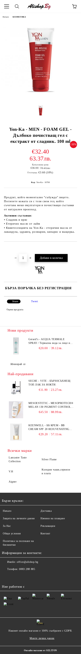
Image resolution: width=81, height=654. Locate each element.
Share (15, 301)
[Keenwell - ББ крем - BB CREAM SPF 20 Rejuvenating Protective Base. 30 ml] (16, 432)
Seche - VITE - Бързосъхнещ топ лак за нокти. (49, 382)
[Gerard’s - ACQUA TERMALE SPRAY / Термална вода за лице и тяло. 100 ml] (16, 345)
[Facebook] (7, 577)
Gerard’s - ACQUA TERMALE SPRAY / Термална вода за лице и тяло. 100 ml (49, 341)
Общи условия (12, 533)
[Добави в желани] (74, 248)
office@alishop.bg (27, 562)
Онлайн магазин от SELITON (40, 650)
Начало (6, 17)
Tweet (34, 301)
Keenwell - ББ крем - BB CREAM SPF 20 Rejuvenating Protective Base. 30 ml (48, 427)
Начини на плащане (52, 518)
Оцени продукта (15, 309)
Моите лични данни (42, 638)
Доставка (46, 510)
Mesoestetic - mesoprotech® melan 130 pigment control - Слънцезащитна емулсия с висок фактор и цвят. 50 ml (50, 405)
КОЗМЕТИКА (19, 17)
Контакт (45, 533)
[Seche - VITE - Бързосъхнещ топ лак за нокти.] (16, 387)
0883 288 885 (27, 569)
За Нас (7, 526)
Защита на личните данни (19, 518)
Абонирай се (18, 364)
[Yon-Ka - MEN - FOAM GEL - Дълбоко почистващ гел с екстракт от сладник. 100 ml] (40, 98)
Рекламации (47, 526)
